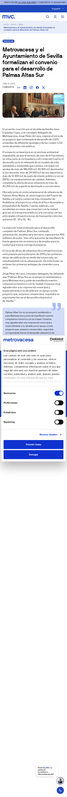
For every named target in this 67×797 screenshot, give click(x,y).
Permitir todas (33, 444)
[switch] (59, 402)
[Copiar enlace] (18, 87)
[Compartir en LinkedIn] (24, 87)
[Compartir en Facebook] (37, 87)
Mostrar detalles (48, 434)
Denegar (33, 454)
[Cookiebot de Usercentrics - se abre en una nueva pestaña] (49, 340)
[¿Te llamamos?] (60, 790)
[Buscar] (48, 17)
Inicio (6, 24)
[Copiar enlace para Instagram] (31, 87)
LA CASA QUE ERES (27, 2)
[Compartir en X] (43, 87)
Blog (21, 24)
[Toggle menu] (63, 17)
